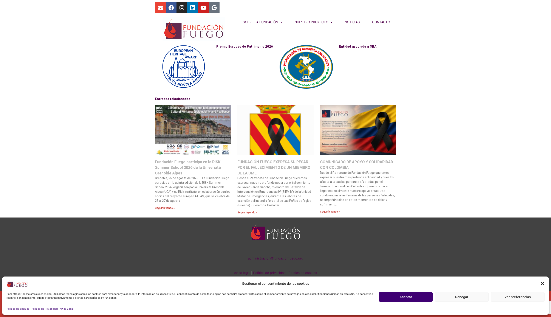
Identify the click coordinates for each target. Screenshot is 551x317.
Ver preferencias (518, 297)
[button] (542, 283)
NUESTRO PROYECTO (311, 22)
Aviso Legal (67, 308)
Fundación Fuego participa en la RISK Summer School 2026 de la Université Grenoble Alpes (188, 167)
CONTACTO (381, 22)
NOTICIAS (352, 22)
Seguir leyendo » (165, 208)
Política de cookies (17, 308)
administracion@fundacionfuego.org (275, 258)
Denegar (461, 297)
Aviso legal (242, 273)
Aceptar (405, 297)
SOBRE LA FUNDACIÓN (260, 22)
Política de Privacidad (44, 308)
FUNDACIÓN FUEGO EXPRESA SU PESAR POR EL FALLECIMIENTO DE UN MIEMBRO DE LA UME (273, 167)
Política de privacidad (269, 273)
